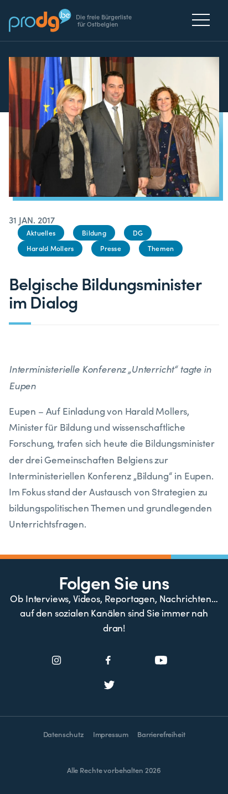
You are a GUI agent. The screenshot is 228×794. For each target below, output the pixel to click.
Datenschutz (63, 734)
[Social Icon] (56, 660)
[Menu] (204, 20)
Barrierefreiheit (161, 734)
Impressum (110, 734)
